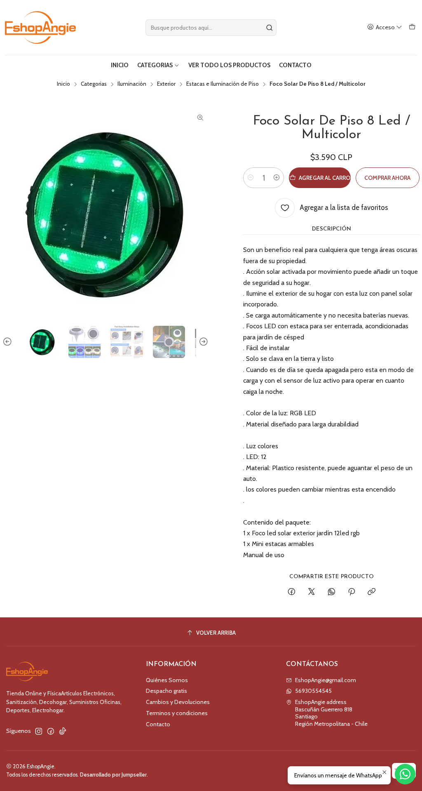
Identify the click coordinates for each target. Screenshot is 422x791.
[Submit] (270, 27)
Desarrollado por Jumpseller (113, 775)
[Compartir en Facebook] (291, 592)
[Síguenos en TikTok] (63, 731)
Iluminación (131, 84)
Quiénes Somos (167, 680)
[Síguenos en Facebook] (51, 731)
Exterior (166, 84)
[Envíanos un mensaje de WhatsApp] (405, 774)
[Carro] (412, 27)
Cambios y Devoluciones (178, 702)
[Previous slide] (8, 342)
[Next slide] (202, 342)
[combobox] (210, 27)
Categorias (94, 84)
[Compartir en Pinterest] (352, 592)
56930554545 (313, 690)
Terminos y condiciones (177, 713)
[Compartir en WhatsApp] (331, 592)
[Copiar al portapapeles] (371, 592)
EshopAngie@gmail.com (325, 680)
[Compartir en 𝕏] (312, 592)
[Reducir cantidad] (251, 178)
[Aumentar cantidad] (277, 178)
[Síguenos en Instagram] (39, 731)
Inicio (63, 84)
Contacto (158, 724)
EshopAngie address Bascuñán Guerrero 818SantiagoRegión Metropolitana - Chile (331, 712)
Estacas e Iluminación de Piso (222, 84)
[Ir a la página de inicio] (40, 27)
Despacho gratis (166, 690)
